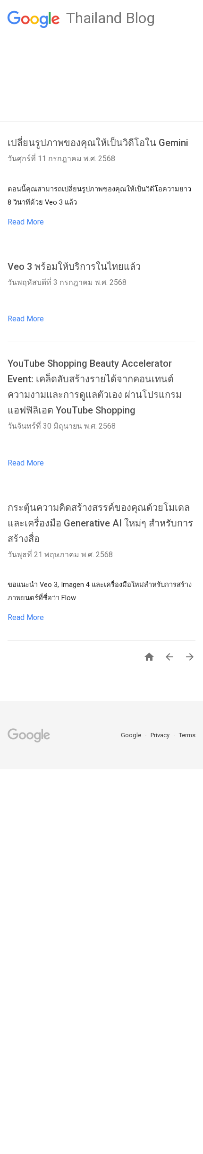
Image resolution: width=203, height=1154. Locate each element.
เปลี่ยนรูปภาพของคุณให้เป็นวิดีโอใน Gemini (98, 142)
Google (132, 735)
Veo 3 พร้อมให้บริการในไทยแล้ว (74, 266)
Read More (26, 221)
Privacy (161, 735)
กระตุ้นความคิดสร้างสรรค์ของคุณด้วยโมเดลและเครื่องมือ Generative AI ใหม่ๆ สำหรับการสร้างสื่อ (100, 523)
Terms (187, 735)
